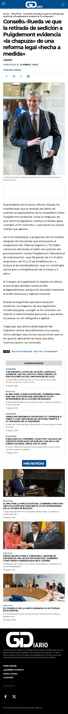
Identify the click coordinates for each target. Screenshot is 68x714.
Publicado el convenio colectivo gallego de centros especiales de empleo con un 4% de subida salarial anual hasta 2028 (33, 441)
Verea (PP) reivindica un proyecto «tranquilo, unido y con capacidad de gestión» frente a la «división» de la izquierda (34, 419)
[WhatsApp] (21, 76)
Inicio (6, 14)
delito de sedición (21, 351)
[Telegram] (28, 76)
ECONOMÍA (11, 436)
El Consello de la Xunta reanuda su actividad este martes (31, 609)
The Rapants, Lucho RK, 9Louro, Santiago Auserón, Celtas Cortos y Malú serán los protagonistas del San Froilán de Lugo (31, 374)
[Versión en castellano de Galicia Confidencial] (34, 4)
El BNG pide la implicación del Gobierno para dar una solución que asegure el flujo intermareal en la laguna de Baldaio (33, 396)
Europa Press (12, 70)
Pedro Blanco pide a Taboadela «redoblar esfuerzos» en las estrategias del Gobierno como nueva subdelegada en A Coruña (30, 558)
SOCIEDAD (11, 369)
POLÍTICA (16, 14)
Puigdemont (51, 351)
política (38, 351)
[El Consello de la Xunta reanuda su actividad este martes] (34, 588)
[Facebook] (6, 76)
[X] (13, 76)
